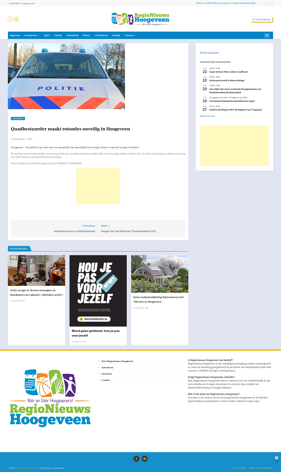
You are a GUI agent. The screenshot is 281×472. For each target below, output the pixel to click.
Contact (105, 380)
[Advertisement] (98, 186)
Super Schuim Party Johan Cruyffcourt (228, 71)
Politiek (58, 35)
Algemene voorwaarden (260, 467)
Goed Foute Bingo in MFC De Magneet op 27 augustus (235, 109)
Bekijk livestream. (209, 52)
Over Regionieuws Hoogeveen (117, 361)
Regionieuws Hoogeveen (27, 467)
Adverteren (107, 367)
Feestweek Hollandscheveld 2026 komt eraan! (232, 100)
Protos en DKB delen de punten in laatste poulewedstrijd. (226, 3)
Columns (129, 35)
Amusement (31, 35)
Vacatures (106, 373)
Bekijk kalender (207, 115)
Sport (47, 35)
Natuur (86, 35)
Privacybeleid (239, 467)
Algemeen (15, 35)
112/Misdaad (101, 35)
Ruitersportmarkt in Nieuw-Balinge (226, 80)
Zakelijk (116, 35)
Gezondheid (72, 35)
